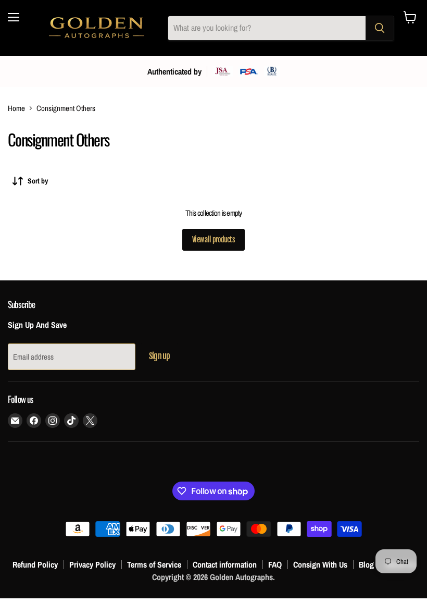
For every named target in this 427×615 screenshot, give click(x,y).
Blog (366, 564)
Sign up (159, 356)
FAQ (275, 564)
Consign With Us (320, 564)
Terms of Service (154, 564)
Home (16, 108)
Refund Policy (35, 564)
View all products (213, 239)
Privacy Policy (92, 564)
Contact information (225, 564)
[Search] (380, 28)
